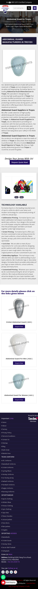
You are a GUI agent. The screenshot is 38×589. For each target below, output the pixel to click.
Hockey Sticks (6, 544)
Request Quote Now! (20, 162)
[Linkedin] (11, 572)
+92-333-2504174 (13, 562)
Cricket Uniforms (7, 467)
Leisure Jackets (7, 519)
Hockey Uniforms (8, 474)
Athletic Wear (6, 502)
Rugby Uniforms (7, 488)
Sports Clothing (7, 499)
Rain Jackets (6, 526)
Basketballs (6, 537)
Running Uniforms (8, 492)
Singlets (4, 530)
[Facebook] (3, 572)
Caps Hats (5, 513)
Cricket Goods (6, 540)
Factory (4, 429)
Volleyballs (5, 551)
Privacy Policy (6, 433)
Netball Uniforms (8, 481)
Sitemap (5, 443)
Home (4, 422)
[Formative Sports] (5, 9)
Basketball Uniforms (9, 464)
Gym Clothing (6, 509)
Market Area (6, 453)
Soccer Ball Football (8, 547)
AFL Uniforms (6, 460)
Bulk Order (6, 450)
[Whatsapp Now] (3, 577)
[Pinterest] (15, 572)
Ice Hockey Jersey (8, 478)
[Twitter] (7, 572)
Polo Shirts (5, 523)
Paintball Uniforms (8, 485)
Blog (3, 446)
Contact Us (5, 439)
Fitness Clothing (7, 506)
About (4, 426)
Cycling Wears (6, 471)
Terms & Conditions (8, 436)
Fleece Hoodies (7, 516)
